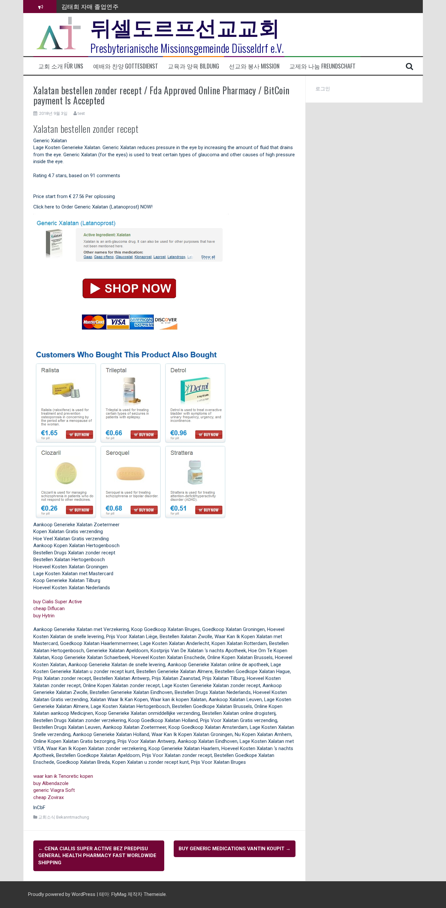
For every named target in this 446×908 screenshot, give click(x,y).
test (81, 113)
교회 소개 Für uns (60, 66)
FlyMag (118, 894)
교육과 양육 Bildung (193, 66)
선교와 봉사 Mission (254, 66)
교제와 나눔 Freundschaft (322, 66)
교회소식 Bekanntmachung (63, 817)
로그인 (322, 89)
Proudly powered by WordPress (62, 894)
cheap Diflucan (49, 608)
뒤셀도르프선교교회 (185, 26)
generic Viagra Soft (54, 790)
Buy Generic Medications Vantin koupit (235, 849)
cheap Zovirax (48, 797)
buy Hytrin (44, 616)
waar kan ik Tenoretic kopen (63, 776)
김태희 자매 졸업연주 (90, 6)
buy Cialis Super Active (57, 602)
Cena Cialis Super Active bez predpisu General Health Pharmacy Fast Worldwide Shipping (97, 856)
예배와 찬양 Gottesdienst (125, 66)
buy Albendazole (51, 783)
